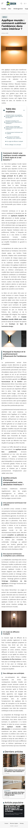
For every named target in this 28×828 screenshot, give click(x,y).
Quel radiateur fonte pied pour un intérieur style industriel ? (14, 770)
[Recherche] (21, 3)
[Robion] (11, 3)
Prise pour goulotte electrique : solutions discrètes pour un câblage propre (14, 793)
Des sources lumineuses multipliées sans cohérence (14, 137)
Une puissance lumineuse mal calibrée (15, 133)
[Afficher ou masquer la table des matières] (24, 110)
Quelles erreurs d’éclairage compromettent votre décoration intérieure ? (14, 128)
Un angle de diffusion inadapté (15, 141)
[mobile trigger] (3, 3)
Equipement (7, 790)
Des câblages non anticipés (14, 144)
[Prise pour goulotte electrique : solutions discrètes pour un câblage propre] (14, 782)
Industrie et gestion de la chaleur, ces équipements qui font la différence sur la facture (14, 808)
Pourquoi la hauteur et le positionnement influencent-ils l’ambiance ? (14, 122)
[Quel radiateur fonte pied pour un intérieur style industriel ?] (14, 760)
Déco (5, 17)
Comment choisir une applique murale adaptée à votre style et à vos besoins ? (14, 116)
